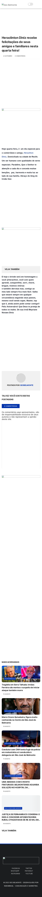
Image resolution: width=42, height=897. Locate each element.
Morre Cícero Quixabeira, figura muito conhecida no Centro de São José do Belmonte (19, 720)
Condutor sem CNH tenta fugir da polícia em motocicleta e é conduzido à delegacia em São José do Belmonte (21, 752)
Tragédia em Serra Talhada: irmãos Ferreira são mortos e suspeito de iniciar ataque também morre (20, 687)
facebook (16, 868)
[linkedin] (22, 365)
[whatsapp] (13, 365)
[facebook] (4, 365)
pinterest (29, 871)
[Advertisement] (21, 85)
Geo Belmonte (15, 882)
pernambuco (10, 678)
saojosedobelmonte (13, 711)
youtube (29, 874)
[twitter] (8, 365)
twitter (29, 868)
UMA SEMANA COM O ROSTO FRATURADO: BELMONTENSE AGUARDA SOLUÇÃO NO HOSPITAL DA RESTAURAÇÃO (20, 785)
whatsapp (15, 871)
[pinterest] (18, 365)
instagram (15, 874)
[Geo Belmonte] (9, 5)
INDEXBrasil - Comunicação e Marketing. (21, 886)
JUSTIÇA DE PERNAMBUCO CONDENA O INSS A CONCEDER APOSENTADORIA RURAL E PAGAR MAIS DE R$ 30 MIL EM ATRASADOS (21, 817)
